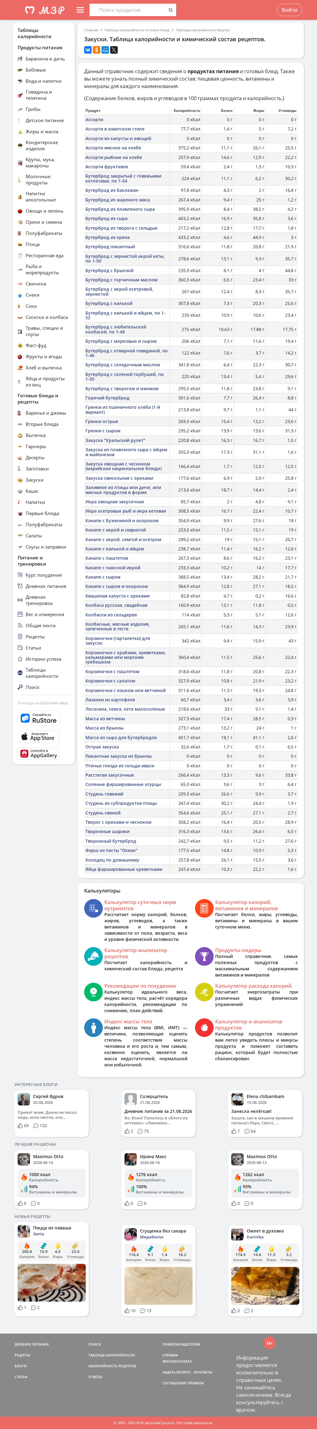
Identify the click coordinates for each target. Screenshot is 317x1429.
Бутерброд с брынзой (109, 270)
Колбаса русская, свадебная (116, 605)
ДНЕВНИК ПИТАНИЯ (32, 1344)
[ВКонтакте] (88, 50)
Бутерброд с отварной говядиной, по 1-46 (126, 353)
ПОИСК (95, 1344)
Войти (289, 10)
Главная (91, 30)
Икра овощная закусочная (114, 502)
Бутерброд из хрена (107, 237)
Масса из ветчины (105, 718)
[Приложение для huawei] (44, 754)
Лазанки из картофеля (110, 700)
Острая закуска (102, 747)
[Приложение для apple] (44, 736)
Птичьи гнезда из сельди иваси (119, 766)
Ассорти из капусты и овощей (118, 138)
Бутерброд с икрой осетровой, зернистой (119, 291)
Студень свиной (102, 813)
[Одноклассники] (96, 50)
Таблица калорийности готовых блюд (137, 30)
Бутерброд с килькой (108, 303)
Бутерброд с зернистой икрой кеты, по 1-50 (125, 258)
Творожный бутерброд (110, 841)
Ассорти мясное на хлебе (113, 148)
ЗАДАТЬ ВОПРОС (177, 1372)
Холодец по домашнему (112, 860)
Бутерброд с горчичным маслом (121, 280)
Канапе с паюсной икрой (112, 568)
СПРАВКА (170, 1355)
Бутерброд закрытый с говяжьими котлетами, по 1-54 (123, 178)
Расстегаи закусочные (109, 775)
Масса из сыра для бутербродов (121, 737)
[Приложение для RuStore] (44, 718)
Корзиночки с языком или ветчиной (125, 690)
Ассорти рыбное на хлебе (113, 157)
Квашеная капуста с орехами (117, 596)
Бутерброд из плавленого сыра (120, 209)
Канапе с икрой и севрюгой (115, 530)
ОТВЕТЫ (95, 1376)
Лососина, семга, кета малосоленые (125, 709)
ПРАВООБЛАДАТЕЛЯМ (181, 1344)
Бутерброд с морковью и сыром (121, 341)
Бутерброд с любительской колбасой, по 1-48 (115, 329)
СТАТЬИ (21, 1376)
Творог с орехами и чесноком (118, 822)
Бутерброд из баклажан (111, 190)
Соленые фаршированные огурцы (123, 784)
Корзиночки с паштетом (112, 671)
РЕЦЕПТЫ (22, 1355)
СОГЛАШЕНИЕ (175, 1383)
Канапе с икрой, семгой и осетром (123, 539)
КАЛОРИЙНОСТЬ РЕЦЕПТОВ (112, 1366)
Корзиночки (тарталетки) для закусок (117, 640)
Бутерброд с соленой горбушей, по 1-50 (124, 376)
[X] (114, 50)
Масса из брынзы (104, 728)
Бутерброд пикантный (110, 246)
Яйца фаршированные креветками (123, 869)
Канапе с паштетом (106, 558)
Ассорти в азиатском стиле (115, 129)
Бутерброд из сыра (106, 218)
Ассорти (94, 119)
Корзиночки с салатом (110, 681)
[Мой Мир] (105, 50)
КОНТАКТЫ (203, 1372)
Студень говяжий (104, 794)
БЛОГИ (21, 1366)
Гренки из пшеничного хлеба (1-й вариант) (122, 409)
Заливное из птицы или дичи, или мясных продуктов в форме (123, 489)
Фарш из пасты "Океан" (111, 850)
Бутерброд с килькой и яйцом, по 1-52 (125, 315)
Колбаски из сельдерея (111, 615)
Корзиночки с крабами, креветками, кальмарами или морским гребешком (125, 657)
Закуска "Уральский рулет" (115, 440)
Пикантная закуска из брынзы (118, 756)
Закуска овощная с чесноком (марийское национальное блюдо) (123, 466)
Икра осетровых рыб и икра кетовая (125, 511)
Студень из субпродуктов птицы (121, 803)
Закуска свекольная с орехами (119, 478)
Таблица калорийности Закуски (203, 30)
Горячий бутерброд (107, 398)
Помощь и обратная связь (43, 703)
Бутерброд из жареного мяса (117, 200)
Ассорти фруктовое (106, 167)
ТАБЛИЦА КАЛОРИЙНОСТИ (112, 1355)
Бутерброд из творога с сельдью (121, 228)
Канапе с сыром (102, 577)
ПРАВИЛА (196, 1383)
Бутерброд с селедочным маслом (122, 365)
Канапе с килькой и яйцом (114, 549)
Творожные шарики (107, 831)
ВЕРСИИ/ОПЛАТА (177, 1361)
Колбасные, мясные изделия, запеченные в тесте (117, 626)
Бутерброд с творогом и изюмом (121, 388)
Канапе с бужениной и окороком (121, 520)
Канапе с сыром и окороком (116, 586)
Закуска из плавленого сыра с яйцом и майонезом (126, 452)
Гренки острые (101, 421)
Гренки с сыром (102, 431)
